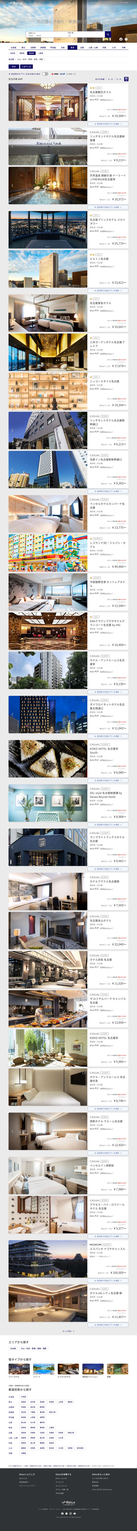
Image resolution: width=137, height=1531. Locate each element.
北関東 (33, 47)
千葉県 (33, 1412)
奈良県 (60, 1433)
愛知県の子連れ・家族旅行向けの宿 (78, 1466)
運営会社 (95, 1482)
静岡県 (22, 53)
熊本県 (51, 1448)
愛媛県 (42, 1443)
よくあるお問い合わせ (100, 1478)
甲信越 (53, 47)
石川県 (33, 1422)
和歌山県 (71, 1433)
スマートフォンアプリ (27, 1486)
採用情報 (95, 1486)
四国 (104, 47)
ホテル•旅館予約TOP (15, 1466)
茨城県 (23, 1407)
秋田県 (51, 1402)
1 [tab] (46, 163)
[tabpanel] (48, 102)
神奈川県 (52, 1412)
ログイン (102, 3)
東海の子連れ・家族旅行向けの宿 (54, 1466)
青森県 (23, 1402)
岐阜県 (12, 53)
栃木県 (33, 1407)
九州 (114, 47)
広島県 (51, 1438)
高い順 (110, 79)
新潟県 (23, 1417)
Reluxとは (113, 3)
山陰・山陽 (93, 47)
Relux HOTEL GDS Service (102, 1489)
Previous (12, 102)
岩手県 (33, 1402)
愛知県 (31, 53)
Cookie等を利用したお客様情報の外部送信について (76, 1509)
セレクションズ (61, 1486)
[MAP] (125, 79)
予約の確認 (124, 3)
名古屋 (13, 1348)
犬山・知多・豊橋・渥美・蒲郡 (30, 59)
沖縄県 (23, 1453)
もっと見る (67, 1331)
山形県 (60, 1402)
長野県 (42, 1417)
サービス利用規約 (43, 1509)
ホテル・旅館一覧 (62, 1489)
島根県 (33, 1438)
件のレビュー (106, 100)
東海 (72, 47)
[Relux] (15, 2)
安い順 (118, 79)
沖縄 (123, 47)
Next (83, 102)
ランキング (60, 1482)
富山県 (23, 1422)
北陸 (63, 47)
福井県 (42, 1422)
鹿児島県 (80, 1448)
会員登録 (93, 3)
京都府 (33, 1433)
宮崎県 (70, 1448)
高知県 (51, 1443)
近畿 (82, 47)
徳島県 (23, 1443)
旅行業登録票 (95, 1509)
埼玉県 (23, 1412)
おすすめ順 (99, 79)
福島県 (70, 1402)
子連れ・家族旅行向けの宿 (32, 1466)
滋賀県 (23, 1433)
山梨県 (33, 1417)
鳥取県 (23, 1438)
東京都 (42, 1412)
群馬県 (42, 1407)
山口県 (60, 1438)
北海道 (13, 47)
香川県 (33, 1443)
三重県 (40, 53)
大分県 (60, 1448)
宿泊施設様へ (24, 1482)
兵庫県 (51, 1433)
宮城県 (42, 1402)
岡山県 (42, 1438)
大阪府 (42, 1433)
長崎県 (42, 1448)
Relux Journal (61, 1478)
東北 (23, 47)
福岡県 (23, 1448)
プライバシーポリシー (55, 1509)
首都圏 (43, 47)
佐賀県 (33, 1448)
